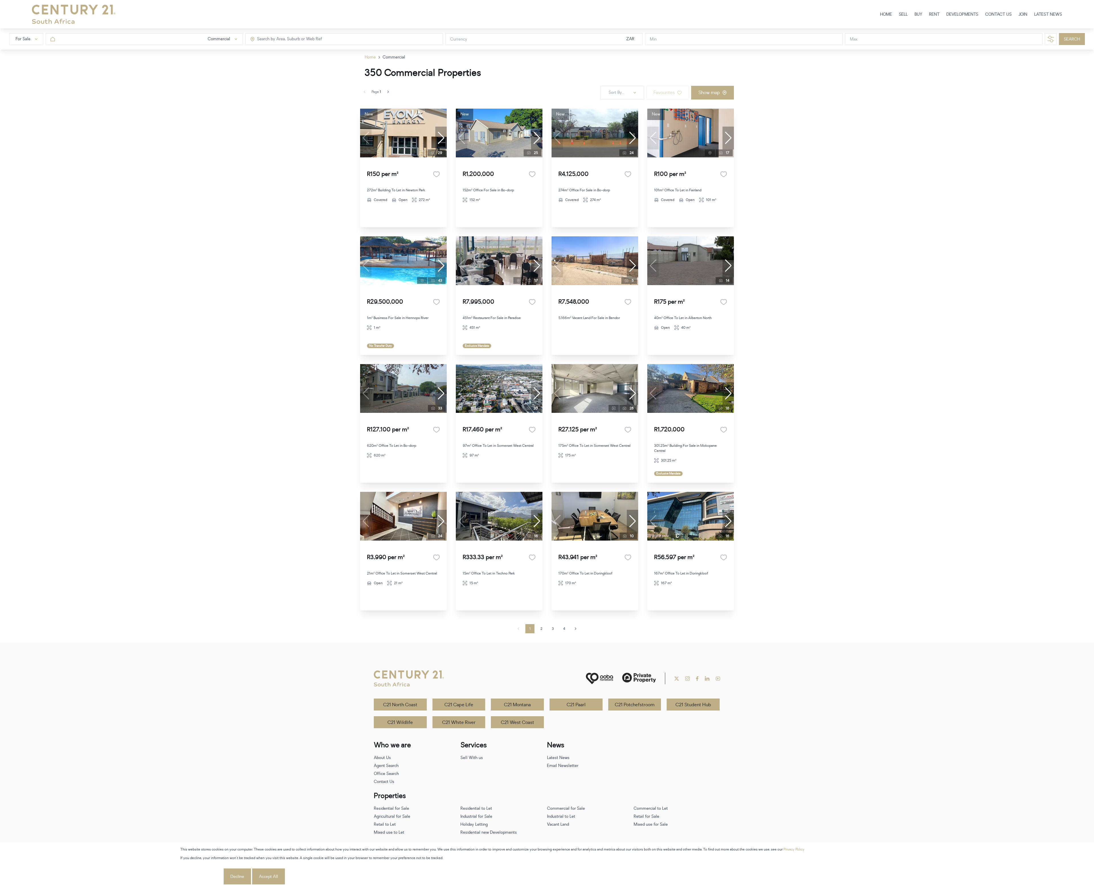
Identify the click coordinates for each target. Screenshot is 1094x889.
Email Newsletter (562, 765)
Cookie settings (201, 876)
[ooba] (599, 678)
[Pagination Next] (575, 628)
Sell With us (471, 757)
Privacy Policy (794, 849)
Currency (458, 39)
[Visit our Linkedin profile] (707, 678)
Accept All (268, 876)
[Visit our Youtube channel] (718, 678)
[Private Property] (639, 678)
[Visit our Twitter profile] (676, 679)
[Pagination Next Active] (388, 91)
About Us (382, 757)
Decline (237, 876)
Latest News (558, 757)
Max (854, 39)
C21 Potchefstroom (634, 705)
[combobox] (281, 39)
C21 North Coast (400, 705)
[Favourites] (436, 174)
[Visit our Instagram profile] (687, 678)
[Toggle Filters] (1051, 39)
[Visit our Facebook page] (697, 678)
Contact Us (384, 781)
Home (370, 57)
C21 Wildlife (400, 722)
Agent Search (386, 765)
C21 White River (458, 722)
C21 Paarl (576, 705)
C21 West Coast (517, 722)
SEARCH (1072, 39)
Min (653, 39)
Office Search (386, 773)
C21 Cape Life (458, 705)
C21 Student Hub (693, 705)
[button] (441, 138)
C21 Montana (517, 705)
